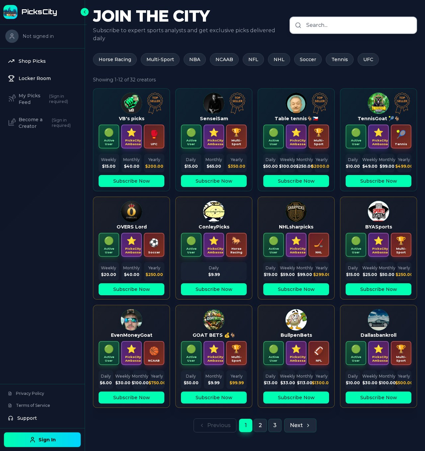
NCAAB (224, 59)
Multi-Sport (160, 59)
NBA (194, 59)
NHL (279, 59)
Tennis (339, 59)
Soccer (308, 59)
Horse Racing (115, 59)
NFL (253, 59)
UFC (368, 59)
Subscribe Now (131, 181)
